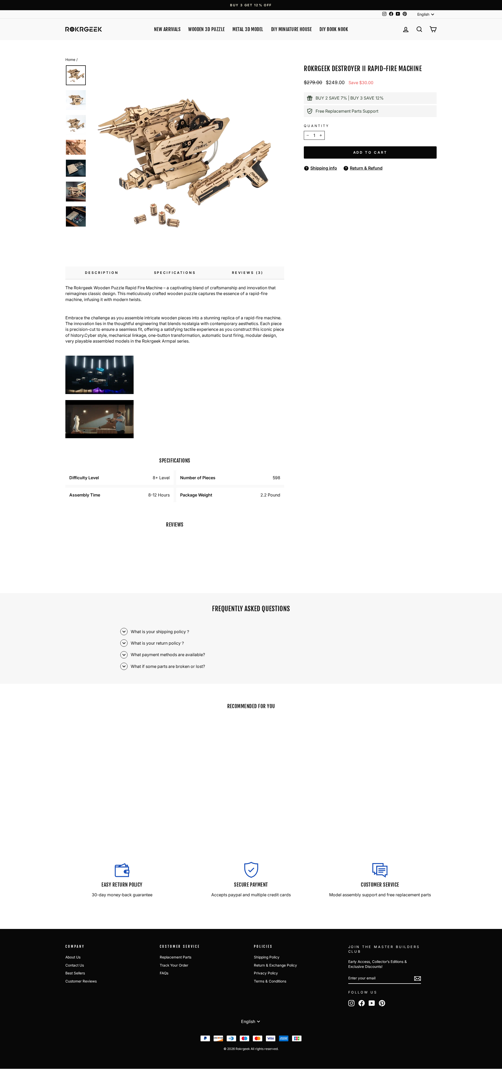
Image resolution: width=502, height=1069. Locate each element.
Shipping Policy (266, 957)
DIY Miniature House (291, 29)
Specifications (175, 273)
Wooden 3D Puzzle (206, 29)
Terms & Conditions (270, 981)
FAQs (164, 973)
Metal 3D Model (247, 29)
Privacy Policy (266, 973)
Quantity (316, 126)
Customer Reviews (81, 981)
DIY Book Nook (334, 29)
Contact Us (74, 965)
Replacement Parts (175, 957)
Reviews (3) (248, 273)
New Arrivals (167, 29)
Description (101, 273)
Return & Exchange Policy (275, 965)
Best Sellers (75, 973)
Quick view (109, 804)
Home (70, 59)
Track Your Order (174, 965)
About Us (73, 957)
